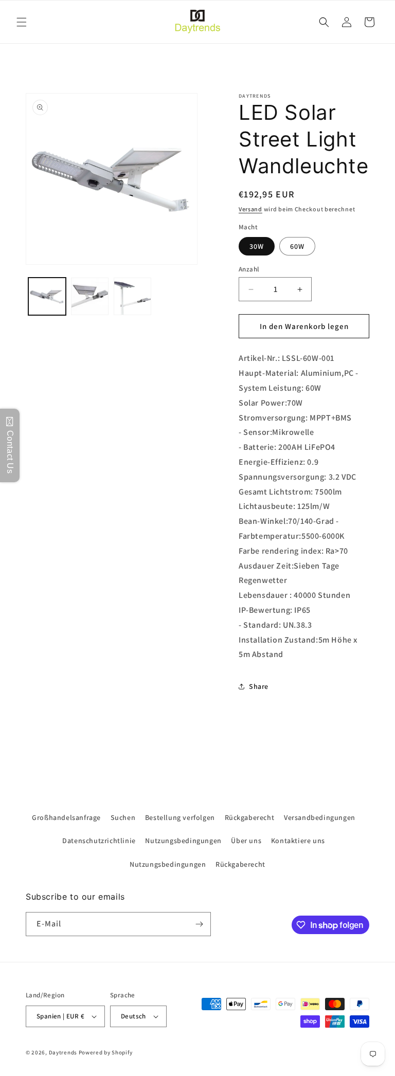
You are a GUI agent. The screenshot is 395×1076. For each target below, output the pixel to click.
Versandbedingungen (319, 817)
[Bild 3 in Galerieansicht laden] (132, 296)
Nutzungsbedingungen (183, 840)
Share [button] (258, 686)
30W (256, 246)
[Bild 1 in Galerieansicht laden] (47, 296)
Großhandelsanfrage (66, 817)
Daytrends (63, 1052)
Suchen (123, 817)
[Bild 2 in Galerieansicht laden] (90, 296)
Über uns (246, 840)
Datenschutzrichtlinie (99, 840)
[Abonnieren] (199, 924)
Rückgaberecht (250, 817)
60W (297, 246)
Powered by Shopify (106, 1052)
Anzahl (249, 269)
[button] (21, 22)
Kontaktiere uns (298, 840)
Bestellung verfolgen (180, 817)
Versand (250, 209)
